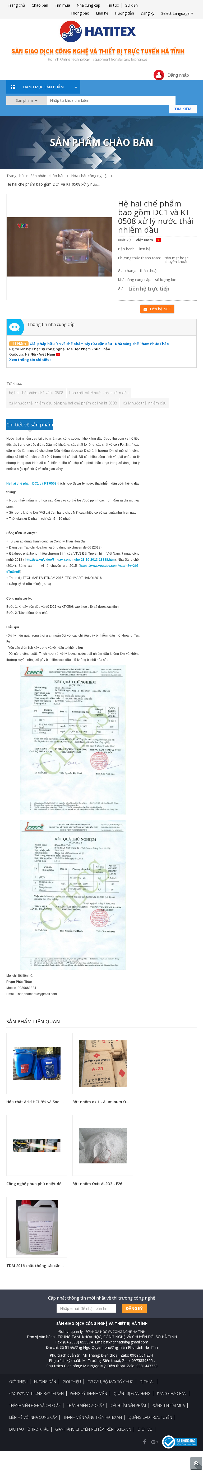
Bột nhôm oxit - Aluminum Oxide (102, 1101)
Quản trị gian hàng (132, 1393)
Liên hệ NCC (160, 308)
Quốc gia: (16, 354)
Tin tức (113, 5)
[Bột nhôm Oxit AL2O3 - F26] (102, 1145)
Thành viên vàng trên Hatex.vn (92, 1417)
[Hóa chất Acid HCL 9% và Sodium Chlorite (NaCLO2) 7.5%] (36, 1063)
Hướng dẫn (124, 13)
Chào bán (40, 5)
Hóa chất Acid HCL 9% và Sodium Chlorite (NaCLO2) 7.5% (36, 1101)
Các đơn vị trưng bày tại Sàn (36, 1393)
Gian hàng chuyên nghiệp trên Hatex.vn (93, 1429)
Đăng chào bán (171, 1393)
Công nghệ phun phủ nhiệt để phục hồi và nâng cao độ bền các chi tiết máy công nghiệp (36, 1183)
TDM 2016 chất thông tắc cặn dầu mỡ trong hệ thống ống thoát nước (36, 1265)
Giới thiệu (18, 1381)
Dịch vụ (147, 1381)
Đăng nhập (178, 75)
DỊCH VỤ (145, 1429)
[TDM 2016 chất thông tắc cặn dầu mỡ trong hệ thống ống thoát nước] (36, 1227)
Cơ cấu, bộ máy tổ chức (110, 1381)
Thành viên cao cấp (85, 1405)
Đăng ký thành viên (88, 1393)
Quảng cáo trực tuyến (150, 1417)
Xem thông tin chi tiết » (30, 359)
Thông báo (80, 13)
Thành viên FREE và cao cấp (35, 1405)
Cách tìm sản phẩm (128, 1405)
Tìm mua (62, 5)
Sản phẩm (25, 100)
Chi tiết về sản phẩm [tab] (29, 424)
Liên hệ (102, 13)
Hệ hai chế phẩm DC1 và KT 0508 (31, 483)
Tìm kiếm (182, 108)
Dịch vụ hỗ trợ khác (29, 1429)
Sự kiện (131, 5)
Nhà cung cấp (88, 5)
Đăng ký (147, 13)
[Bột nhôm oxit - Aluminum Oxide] (102, 1063)
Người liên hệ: (20, 349)
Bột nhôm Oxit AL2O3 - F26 (97, 1183)
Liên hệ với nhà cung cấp (33, 1417)
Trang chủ (16, 5)
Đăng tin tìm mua (169, 1405)
